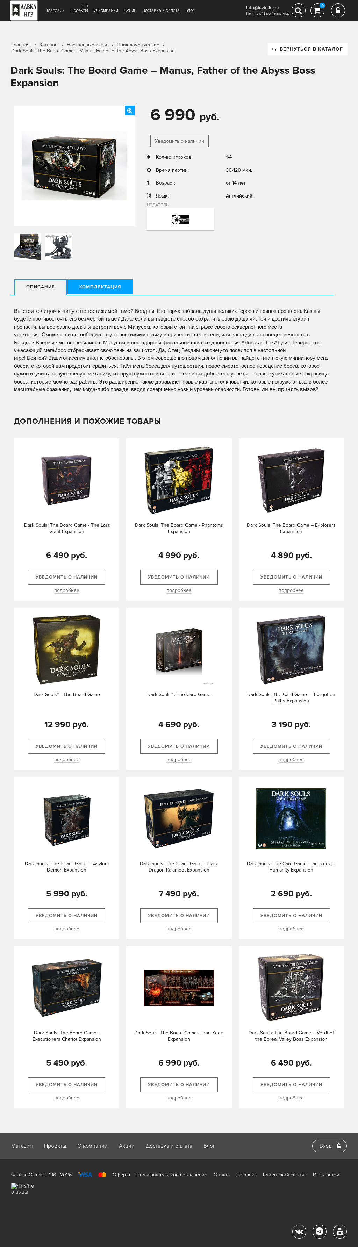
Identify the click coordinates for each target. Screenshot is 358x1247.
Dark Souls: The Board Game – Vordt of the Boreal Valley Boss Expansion (291, 1036)
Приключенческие (138, 45)
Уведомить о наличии (179, 141)
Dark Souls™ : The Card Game (178, 694)
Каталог (48, 45)
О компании (106, 10)
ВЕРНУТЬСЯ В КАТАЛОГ (311, 49)
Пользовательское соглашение (171, 1175)
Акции (130, 10)
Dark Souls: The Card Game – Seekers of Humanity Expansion (291, 867)
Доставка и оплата (161, 10)
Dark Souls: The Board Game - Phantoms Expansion (179, 528)
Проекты (79, 10)
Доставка (246, 1175)
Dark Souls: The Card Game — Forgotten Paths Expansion (291, 697)
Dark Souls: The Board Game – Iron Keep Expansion (178, 1036)
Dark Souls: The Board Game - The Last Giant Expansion (66, 528)
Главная (20, 45)
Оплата (222, 1175)
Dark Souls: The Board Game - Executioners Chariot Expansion (67, 1036)
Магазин (56, 10)
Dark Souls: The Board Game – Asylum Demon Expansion (67, 867)
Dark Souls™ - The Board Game (67, 694)
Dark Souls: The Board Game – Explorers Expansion (291, 528)
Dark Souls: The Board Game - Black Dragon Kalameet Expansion (179, 867)
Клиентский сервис (285, 1175)
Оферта (121, 1175)
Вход (326, 1145)
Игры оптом (326, 1175)
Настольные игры (87, 45)
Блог (190, 10)
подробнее (66, 590)
